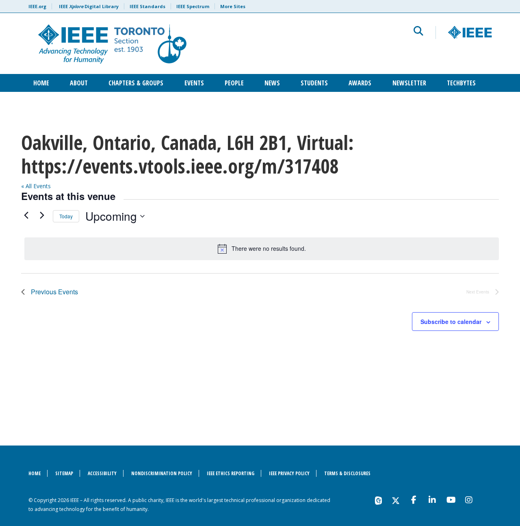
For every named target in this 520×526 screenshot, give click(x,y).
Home (41, 83)
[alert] (261, 248)
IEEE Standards (147, 6)
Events (194, 83)
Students (314, 83)
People (234, 83)
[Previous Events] (26, 215)
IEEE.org (37, 6)
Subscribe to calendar (450, 321)
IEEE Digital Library (89, 6)
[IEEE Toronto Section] (161, 43)
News (272, 83)
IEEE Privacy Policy (289, 473)
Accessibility (102, 473)
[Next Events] (42, 215)
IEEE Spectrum (192, 6)
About (79, 83)
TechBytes (461, 83)
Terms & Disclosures (347, 473)
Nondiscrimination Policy (161, 473)
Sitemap (64, 473)
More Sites (232, 6)
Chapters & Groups (135, 83)
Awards (360, 83)
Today (66, 216)
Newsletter (409, 83)
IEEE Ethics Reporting (230, 473)
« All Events (36, 186)
